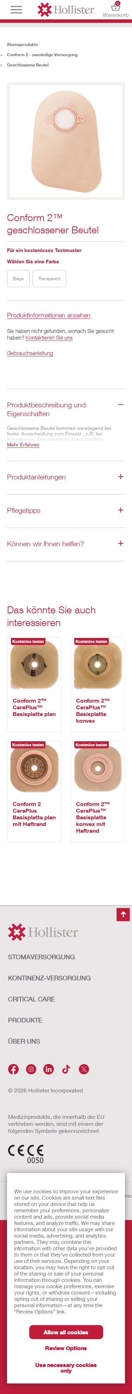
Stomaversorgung (41, 957)
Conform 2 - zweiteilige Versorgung (42, 54)
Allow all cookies (66, 1332)
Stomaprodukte (22, 44)
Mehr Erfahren (23, 444)
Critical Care (31, 999)
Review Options (66, 1347)
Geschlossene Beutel (28, 64)
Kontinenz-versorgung (49, 978)
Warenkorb (116, 10)
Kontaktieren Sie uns (49, 337)
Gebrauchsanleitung (30, 353)
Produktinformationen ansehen (48, 315)
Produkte (25, 1020)
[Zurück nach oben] (123, 914)
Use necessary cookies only (66, 1367)
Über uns (24, 1041)
